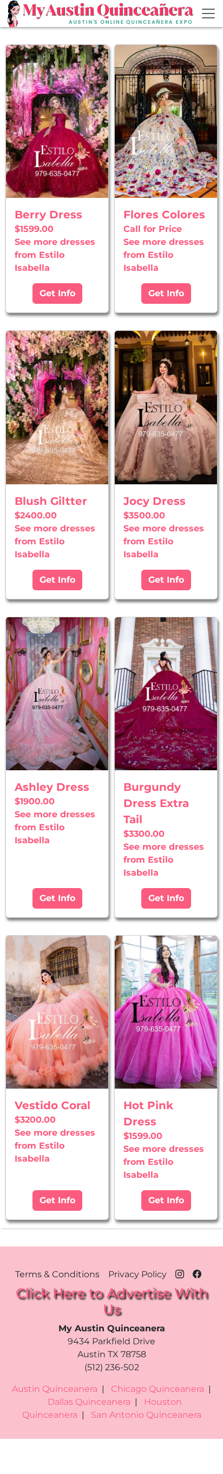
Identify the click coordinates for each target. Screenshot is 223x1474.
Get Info (57, 293)
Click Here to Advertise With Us (112, 1301)
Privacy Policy (137, 1274)
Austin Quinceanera (54, 1389)
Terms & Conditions (57, 1274)
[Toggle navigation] (208, 13)
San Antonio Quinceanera (146, 1415)
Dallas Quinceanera (89, 1402)
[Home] (14, 13)
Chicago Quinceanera (157, 1389)
